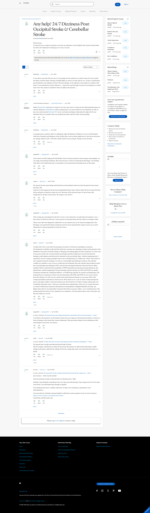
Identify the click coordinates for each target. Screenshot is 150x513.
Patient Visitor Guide (63, 456)
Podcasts (110, 80)
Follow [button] (125, 23)
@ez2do (41, 338)
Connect (26, 3)
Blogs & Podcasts (71, 11)
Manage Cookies (40, 501)
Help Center (104, 11)
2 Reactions (50, 355)
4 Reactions (50, 297)
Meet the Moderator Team (26, 453)
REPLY (35, 96)
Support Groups (56, 11)
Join (117, 4)
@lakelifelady (44, 74)
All (127, 19)
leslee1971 (43, 38)
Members (92, 11)
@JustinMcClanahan (57, 103)
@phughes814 (45, 154)
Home (45, 11)
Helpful (39, 52)
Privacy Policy (31, 501)
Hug (44, 52)
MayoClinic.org (23, 491)
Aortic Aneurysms (113, 40)
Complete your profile (118, 213)
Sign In (126, 4)
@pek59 (41, 243)
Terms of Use (22, 501)
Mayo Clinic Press (62, 453)
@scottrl (42, 369)
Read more (118, 180)
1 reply (34, 174)
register (61, 421)
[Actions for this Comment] (99, 91)
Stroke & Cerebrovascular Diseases (31, 19)
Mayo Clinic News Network (103, 446)
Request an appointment (118, 116)
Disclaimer (22, 463)
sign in (54, 421)
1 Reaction (49, 142)
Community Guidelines (25, 460)
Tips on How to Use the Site (118, 195)
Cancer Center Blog (63, 446)
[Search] (52, 4)
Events (83, 11)
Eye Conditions (112, 56)
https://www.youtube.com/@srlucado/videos (48, 395)
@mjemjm (42, 181)
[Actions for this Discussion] (99, 51)
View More (61, 413)
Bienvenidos (118, 236)
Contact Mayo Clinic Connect (26, 470)
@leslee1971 (41, 107)
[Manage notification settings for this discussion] (96, 51)
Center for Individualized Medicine (66, 450)
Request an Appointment (106, 484)
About (21, 446)
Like (34, 52)
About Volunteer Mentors (25, 456)
